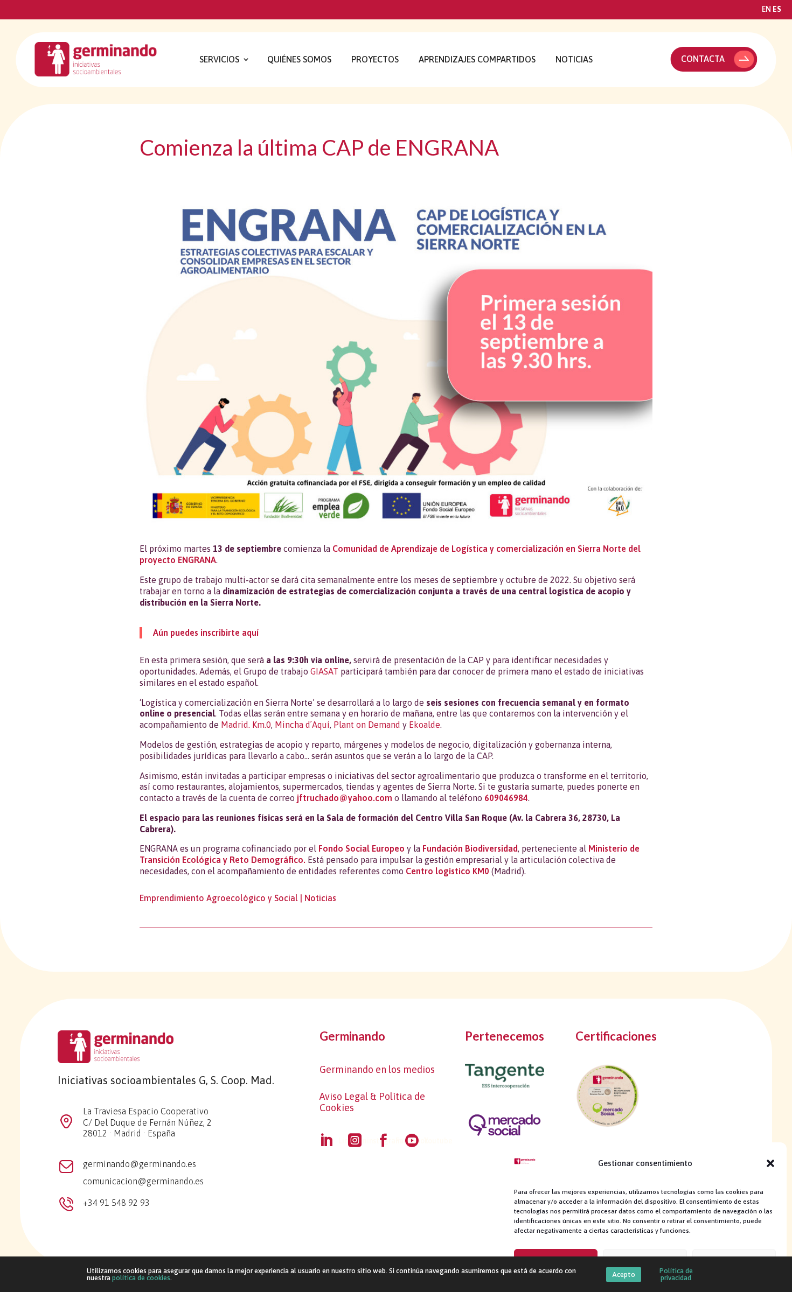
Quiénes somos (299, 59)
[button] (770, 1163)
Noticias (574, 59)
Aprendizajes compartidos (477, 59)
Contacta (703, 59)
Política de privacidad (676, 1274)
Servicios (219, 59)
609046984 (506, 798)
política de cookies (141, 1278)
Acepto (623, 1274)
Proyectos (375, 59)
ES (777, 9)
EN (766, 9)
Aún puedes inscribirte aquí (206, 632)
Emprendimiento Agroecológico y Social (219, 898)
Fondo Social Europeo (361, 848)
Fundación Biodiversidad (470, 848)
